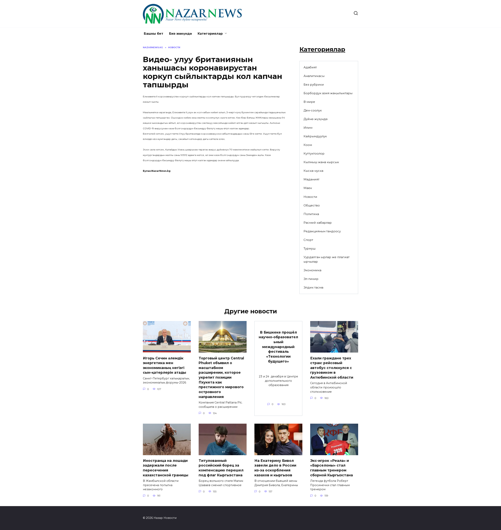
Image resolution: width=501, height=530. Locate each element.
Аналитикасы (314, 76)
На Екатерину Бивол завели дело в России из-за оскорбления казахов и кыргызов (275, 468)
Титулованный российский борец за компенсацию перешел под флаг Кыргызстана (221, 468)
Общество (312, 205)
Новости (310, 197)
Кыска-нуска (313, 171)
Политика (311, 214)
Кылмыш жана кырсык (321, 162)
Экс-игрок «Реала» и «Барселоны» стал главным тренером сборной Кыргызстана (331, 468)
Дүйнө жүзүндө (316, 119)
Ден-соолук (313, 110)
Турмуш (309, 248)
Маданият (311, 179)
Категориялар (210, 33)
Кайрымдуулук (315, 136)
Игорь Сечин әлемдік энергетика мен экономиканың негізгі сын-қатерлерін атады (164, 365)
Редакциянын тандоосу (322, 231)
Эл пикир (311, 279)
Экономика (312, 270)
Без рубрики (314, 84)
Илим (308, 127)
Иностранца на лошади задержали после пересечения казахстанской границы (165, 468)
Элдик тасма (313, 287)
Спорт (308, 240)
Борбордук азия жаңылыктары (328, 93)
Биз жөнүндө (180, 33)
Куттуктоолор (314, 153)
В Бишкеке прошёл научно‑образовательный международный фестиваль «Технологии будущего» (278, 346)
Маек (308, 188)
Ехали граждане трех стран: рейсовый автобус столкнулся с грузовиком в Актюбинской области (331, 367)
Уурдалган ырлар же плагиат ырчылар (327, 259)
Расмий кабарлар (318, 222)
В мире (309, 102)
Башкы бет (153, 33)
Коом (308, 145)
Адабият (310, 67)
